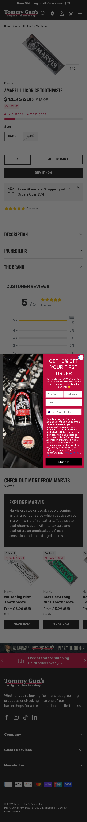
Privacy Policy (72, 452)
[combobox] (50, 412)
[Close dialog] (80, 357)
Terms (49, 455)
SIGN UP (63, 461)
